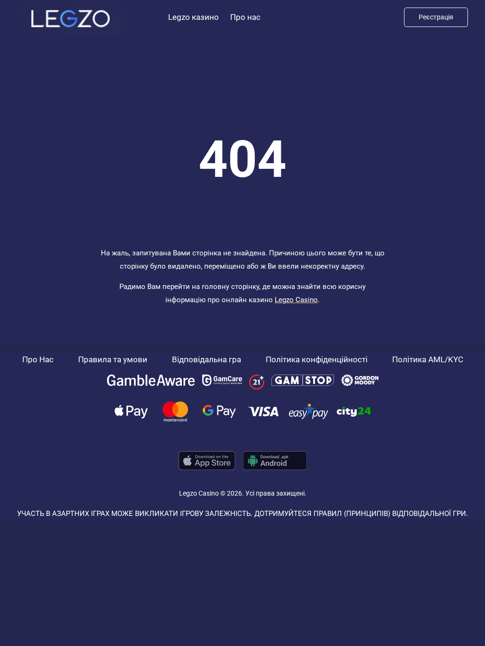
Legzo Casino (296, 300)
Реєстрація (436, 17)
